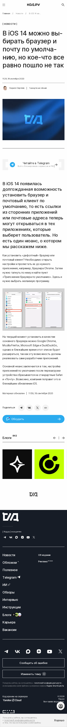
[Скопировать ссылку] (45, 408)
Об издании (44, 555)
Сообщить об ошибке (33, 662)
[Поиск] (63, 5)
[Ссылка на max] (16, 537)
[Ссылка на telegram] (5, 537)
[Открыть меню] (4, 4)
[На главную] (33, 5)
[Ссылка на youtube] (28, 537)
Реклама (44, 561)
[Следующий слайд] (63, 438)
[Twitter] (37, 408)
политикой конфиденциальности (47, 683)
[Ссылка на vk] (10, 537)
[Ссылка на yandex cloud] (15, 700)
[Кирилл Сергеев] (5, 88)
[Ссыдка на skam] (8, 711)
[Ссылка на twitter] (33, 537)
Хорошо (59, 720)
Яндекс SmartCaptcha (55, 686)
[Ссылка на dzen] (22, 537)
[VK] (29, 408)
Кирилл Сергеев (16, 88)
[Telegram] (21, 408)
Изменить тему (31, 674)
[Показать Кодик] (61, 706)
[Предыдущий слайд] (54, 438)
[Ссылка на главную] (11, 517)
